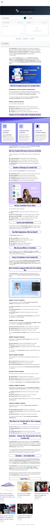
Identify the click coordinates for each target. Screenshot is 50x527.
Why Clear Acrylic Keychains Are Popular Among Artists (24, 494)
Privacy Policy (23, 524)
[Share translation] (46, 23)
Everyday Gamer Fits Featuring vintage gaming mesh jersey (24, 516)
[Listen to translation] (42, 23)
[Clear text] (22, 23)
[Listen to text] (18, 23)
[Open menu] (48, 2)
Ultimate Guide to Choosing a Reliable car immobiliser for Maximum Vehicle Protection (7, 517)
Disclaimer (28, 524)
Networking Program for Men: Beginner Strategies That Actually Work (42, 495)
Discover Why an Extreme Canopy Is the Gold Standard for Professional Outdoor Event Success (7, 496)
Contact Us (17, 524)
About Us (32, 524)
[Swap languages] (25, 18)
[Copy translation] (44, 23)
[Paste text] (20, 23)
